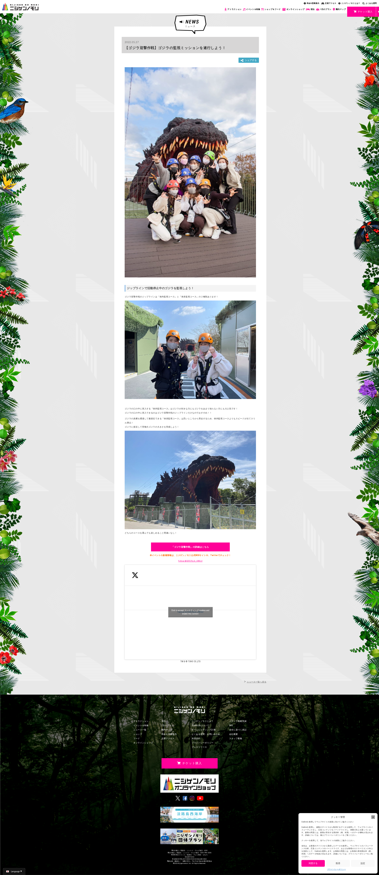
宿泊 (313, 9)
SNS (231, 725)
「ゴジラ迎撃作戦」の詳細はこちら (190, 547)
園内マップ (341, 9)
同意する (313, 863)
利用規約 (196, 738)
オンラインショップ (295, 9)
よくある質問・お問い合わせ (206, 734)
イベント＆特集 (253, 9)
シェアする (251, 60)
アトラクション (234, 9)
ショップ (137, 734)
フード (136, 738)
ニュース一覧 (139, 730)
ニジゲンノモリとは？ (350, 3)
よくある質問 (371, 3)
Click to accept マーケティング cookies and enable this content (190, 612)
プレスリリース (199, 747)
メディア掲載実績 (238, 721)
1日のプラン (325, 9)
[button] (373, 817)
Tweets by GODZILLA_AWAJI (190, 612)
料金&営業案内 (313, 3)
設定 (363, 863)
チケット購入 (365, 11)
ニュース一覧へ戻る (256, 682)
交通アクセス (330, 3)
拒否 (338, 863)
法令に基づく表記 (238, 730)
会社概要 (233, 734)
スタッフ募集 (235, 738)
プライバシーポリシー (336, 869)
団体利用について (200, 725)
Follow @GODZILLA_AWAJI (190, 561)
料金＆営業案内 (169, 734)
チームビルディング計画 (204, 730)
